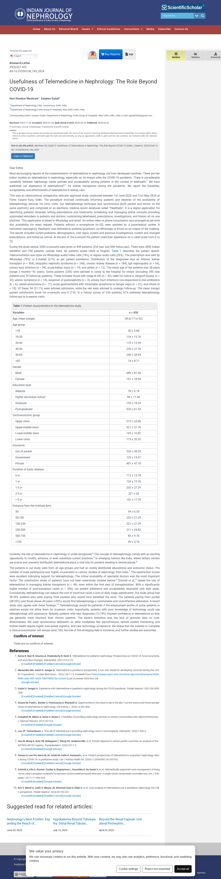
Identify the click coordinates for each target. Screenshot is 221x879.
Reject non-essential (157, 868)
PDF (130, 54)
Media (150, 29)
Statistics (195, 57)
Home (36, 29)
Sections (176, 57)
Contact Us (181, 29)
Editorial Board (68, 29)
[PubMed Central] (53, 664)
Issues (86, 29)
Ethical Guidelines (108, 29)
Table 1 (116, 251)
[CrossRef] (27, 664)
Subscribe (164, 29)
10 (57, 604)
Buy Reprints (112, 54)
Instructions (131, 29)
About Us (49, 29)
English (17, 56)
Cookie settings (128, 868)
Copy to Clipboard (23, 156)
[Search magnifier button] (202, 16)
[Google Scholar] (72, 664)
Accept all (183, 868)
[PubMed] (38, 664)
